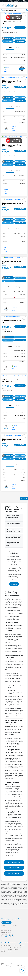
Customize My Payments (20, 38)
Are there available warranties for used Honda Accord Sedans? (13, 536)
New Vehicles (4, 945)
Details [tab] (10, 47)
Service (11, 943)
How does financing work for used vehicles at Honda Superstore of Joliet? (14, 544)
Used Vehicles (4, 948)
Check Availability (20, 41)
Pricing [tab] (18, 47)
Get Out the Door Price (21, 28)
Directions (22, 948)
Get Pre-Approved (14, 873)
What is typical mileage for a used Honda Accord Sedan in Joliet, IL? (13, 517)
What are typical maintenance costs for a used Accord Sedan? (13, 530)
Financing (17, 943)
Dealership (24, 943)
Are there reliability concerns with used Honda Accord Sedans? (14, 524)
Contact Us (14, 584)
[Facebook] (2, 935)
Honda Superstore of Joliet (3, 965)
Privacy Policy (7, 964)
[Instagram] (6, 935)
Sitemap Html (18, 964)
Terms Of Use (11, 965)
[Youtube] (12, 935)
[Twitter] (9, 935)
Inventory (4, 943)
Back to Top (24, 498)
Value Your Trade (14, 868)
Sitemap (14, 964)
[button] (24, 14)
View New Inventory (14, 862)
